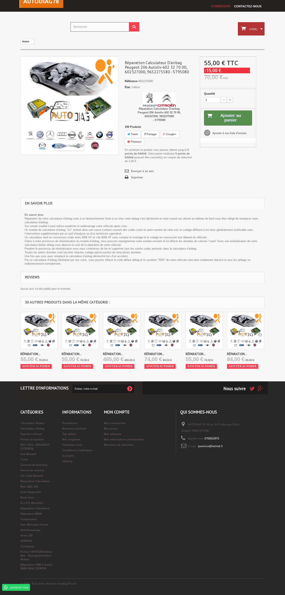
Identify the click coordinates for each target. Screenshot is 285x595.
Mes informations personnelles (124, 439)
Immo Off (26, 535)
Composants (28, 519)
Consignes (27, 546)
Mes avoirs (111, 428)
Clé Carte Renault (31, 475)
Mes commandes (115, 423)
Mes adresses (112, 434)
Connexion (220, 6)
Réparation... (30, 354)
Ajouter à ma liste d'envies (229, 133)
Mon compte (117, 412)
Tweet (134, 134)
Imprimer (137, 177)
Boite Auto (27, 497)
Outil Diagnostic (30, 492)
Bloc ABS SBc (29, 486)
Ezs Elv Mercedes (31, 503)
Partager (151, 134)
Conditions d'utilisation (77, 450)
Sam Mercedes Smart (34, 524)
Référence (131, 81)
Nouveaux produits (74, 428)
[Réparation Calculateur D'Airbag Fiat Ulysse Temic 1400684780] (204, 330)
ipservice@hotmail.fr (210, 446)
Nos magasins (71, 439)
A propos (68, 455)
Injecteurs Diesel (31, 434)
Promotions (69, 423)
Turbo (24, 459)
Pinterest (135, 141)
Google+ (171, 134)
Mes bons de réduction (119, 445)
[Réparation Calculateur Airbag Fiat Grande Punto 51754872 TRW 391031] (245, 330)
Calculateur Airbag (32, 428)
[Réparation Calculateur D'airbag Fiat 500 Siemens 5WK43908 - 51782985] (121, 330)
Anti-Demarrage (30, 530)
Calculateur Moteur (32, 423)
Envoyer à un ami (142, 171)
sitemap (67, 461)
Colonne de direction (34, 465)
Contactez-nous (247, 6)
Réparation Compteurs (34, 508)
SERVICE (26, 541)
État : (128, 87)
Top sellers (69, 434)
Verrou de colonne (32, 470)
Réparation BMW (31, 513)
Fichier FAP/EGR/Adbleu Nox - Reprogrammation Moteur (36, 555)
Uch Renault (28, 454)
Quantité (209, 93)
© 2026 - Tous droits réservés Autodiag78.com (48, 583)
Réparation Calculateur (35, 481)
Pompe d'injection (32, 439)
